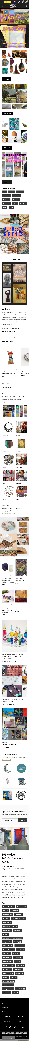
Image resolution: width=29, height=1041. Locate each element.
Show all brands (6, 760)
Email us (20, 1016)
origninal (18, 969)
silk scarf (6, 992)
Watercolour (7, 946)
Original (7, 942)
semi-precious (8, 989)
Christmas (7, 914)
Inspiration (6, 203)
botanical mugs (8, 949)
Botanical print (8, 906)
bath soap (20, 946)
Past (4, 192)
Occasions (16, 200)
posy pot (19, 973)
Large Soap (7, 922)
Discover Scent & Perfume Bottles (13, 661)
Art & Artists (6, 747)
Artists (15, 203)
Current (11, 192)
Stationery (6, 200)
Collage (18, 914)
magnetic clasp (8, 965)
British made (21, 906)
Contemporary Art (18, 918)
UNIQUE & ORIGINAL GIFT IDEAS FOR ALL (13, 869)
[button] (2, 6)
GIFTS (12, 866)
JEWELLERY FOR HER (8, 704)
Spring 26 (7, 147)
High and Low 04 (19, 608)
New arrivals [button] (5, 383)
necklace (20, 965)
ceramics (20, 949)
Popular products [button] (6, 387)
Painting (17, 942)
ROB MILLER (7, 113)
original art (7, 969)
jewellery (18, 957)
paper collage (8, 973)
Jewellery (23, 203)
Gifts (4, 207)
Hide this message (8, 1038)
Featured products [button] (7, 341)
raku (5, 977)
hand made (7, 957)
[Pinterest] (19, 1027)
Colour (6, 918)
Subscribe (22, 820)
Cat (5, 910)
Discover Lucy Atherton (10, 328)
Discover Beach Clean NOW (10, 513)
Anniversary (6, 196)
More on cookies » (22, 1038)
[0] (26, 2)
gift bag (6, 953)
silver (15, 992)
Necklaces (20, 192)
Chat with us (8, 1021)
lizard (17, 961)
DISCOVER (7, 182)
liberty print (7, 961)
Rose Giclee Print (19, 580)
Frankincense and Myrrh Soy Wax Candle (8, 581)
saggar (13, 977)
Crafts (11, 207)
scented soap (8, 985)
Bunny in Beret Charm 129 (9, 373)
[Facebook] (6, 1027)
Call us (7, 1016)
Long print (7, 930)
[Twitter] (15, 1027)
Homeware (17, 196)
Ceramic (14, 910)
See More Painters (8, 331)
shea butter (20, 989)
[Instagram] (10, 1027)
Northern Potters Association (12, 938)
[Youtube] (23, 1027)
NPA (5, 934)
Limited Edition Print (10, 926)
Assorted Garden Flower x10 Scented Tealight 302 (7, 610)
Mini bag (17, 930)
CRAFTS (6, 79)
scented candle (8, 981)
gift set (16, 953)
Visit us (21, 1021)
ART (3, 866)
